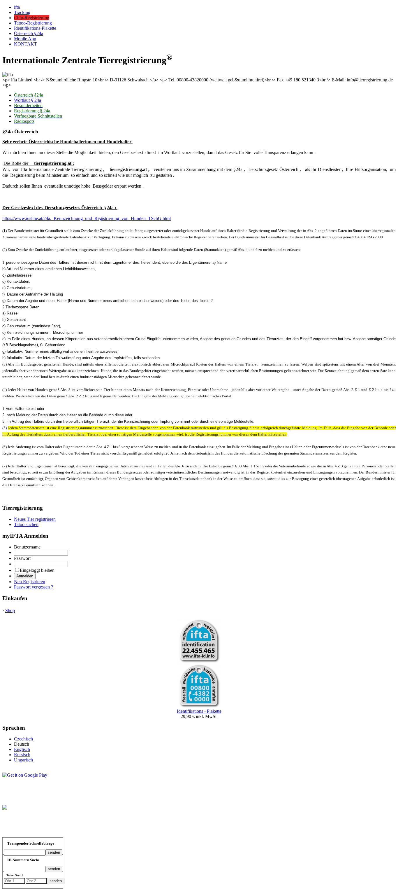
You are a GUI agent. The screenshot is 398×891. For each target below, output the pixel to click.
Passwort (22, 558)
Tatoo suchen (26, 524)
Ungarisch (23, 759)
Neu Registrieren (29, 581)
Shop (10, 610)
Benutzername (27, 546)
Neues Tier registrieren (35, 519)
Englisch (22, 749)
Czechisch (23, 738)
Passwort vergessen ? (33, 586)
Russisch (22, 754)
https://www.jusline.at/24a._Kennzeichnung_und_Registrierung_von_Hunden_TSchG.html (86, 218)
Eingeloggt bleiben (37, 570)
